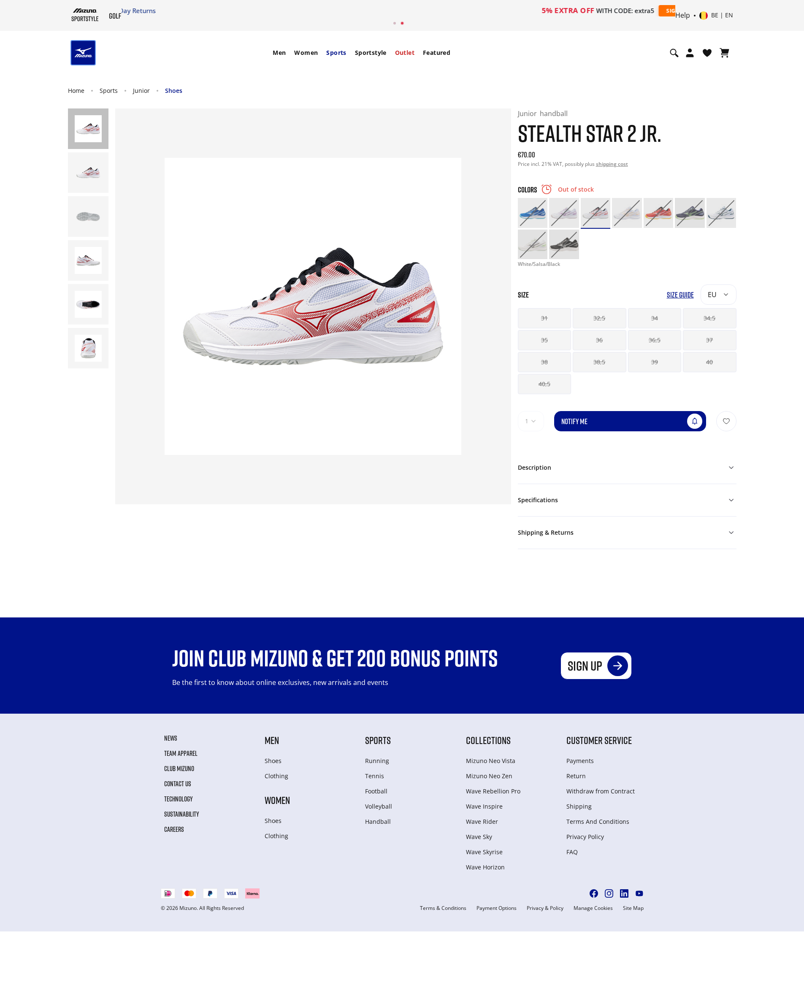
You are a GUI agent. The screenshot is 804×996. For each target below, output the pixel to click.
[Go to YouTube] (639, 893)
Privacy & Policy (545, 908)
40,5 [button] (544, 384)
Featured (436, 53)
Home (76, 91)
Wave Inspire (484, 806)
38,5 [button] (599, 362)
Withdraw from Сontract (600, 791)
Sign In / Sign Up (456, 10)
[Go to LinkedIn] (624, 893)
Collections (488, 740)
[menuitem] (279, 53)
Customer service (599, 740)
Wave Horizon (485, 867)
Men (279, 53)
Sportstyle (371, 53)
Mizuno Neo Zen (489, 776)
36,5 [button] (655, 340)
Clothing (276, 776)
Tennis (374, 776)
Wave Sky (479, 837)
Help (682, 15)
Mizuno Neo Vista (490, 761)
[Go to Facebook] (594, 893)
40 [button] (709, 362)
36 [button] (599, 340)
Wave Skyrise (484, 852)
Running (377, 761)
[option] (533, 213)
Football (376, 791)
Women (306, 53)
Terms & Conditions (443, 908)
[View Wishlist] (707, 53)
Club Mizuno (179, 768)
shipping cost (612, 164)
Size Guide (680, 294)
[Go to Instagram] (609, 893)
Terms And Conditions (597, 821)
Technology (178, 799)
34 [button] (654, 318)
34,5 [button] (709, 318)
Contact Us (177, 783)
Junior (141, 91)
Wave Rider (482, 821)
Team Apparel (181, 753)
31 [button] (544, 318)
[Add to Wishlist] (726, 421)
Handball (378, 821)
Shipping (579, 806)
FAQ (572, 852)
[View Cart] (724, 53)
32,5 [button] (599, 318)
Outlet (404, 53)
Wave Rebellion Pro (493, 791)
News (170, 738)
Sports (336, 53)
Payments (580, 761)
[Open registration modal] (689, 53)
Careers (174, 829)
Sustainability (181, 814)
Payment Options (496, 908)
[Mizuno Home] (85, 14)
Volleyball (378, 806)
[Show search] (674, 53)
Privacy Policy (585, 837)
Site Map (633, 908)
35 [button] (544, 340)
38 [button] (544, 362)
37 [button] (709, 340)
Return (576, 776)
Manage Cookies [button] (593, 908)
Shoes (173, 91)
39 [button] (654, 362)
